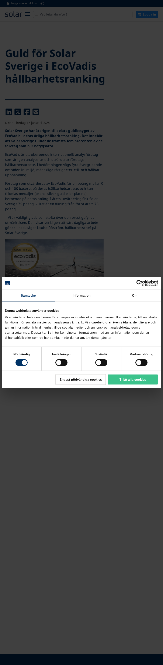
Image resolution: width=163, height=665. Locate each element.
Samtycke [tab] (28, 295)
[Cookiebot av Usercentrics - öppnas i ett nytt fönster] (139, 283)
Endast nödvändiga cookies (80, 379)
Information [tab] (81, 295)
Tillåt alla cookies (132, 379)
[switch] (61, 362)
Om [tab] (135, 295)
